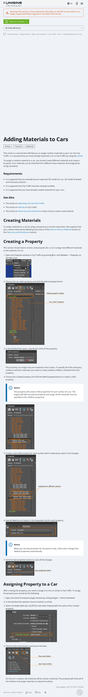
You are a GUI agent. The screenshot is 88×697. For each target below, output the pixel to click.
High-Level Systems (39, 34)
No (39, 692)
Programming (12, 34)
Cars (59, 34)
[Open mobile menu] (81, 3)
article (80, 156)
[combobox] (70, 3)
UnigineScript (24, 34)
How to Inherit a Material (60, 229)
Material (29, 146)
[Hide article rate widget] (45, 692)
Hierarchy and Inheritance (29, 211)
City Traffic (52, 34)
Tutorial (18, 146)
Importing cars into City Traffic (31, 203)
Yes (30, 692)
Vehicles (21, 207)
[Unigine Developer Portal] (12, 4)
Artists (8, 146)
